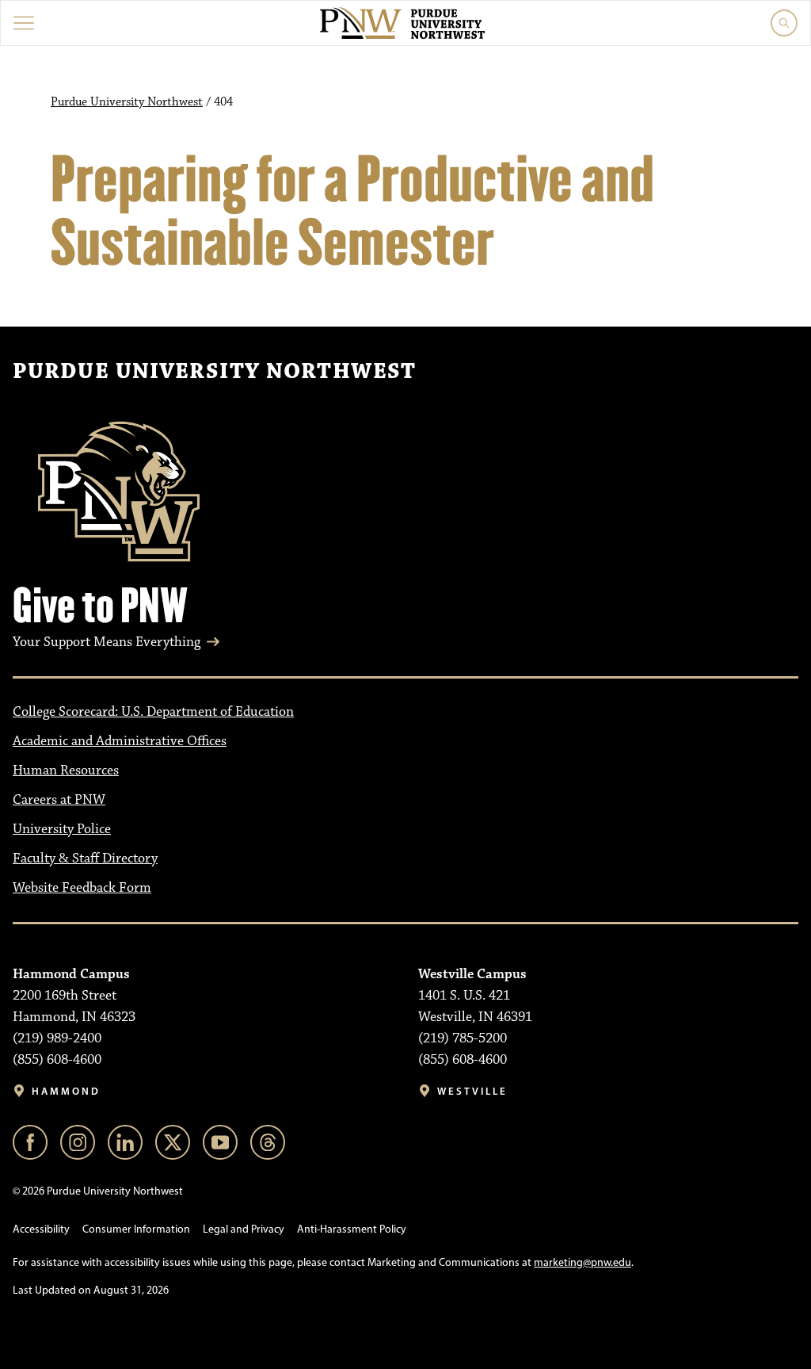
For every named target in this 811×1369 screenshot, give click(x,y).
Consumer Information (136, 1229)
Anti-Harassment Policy (351, 1229)
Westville (472, 1091)
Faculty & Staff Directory (85, 858)
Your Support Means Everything (106, 642)
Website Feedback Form (82, 888)
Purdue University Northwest (127, 102)
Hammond (66, 1091)
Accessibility (41, 1229)
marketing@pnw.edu (582, 1262)
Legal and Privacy (243, 1229)
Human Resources (66, 770)
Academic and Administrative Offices (120, 741)
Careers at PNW (59, 800)
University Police (62, 829)
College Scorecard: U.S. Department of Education (153, 712)
